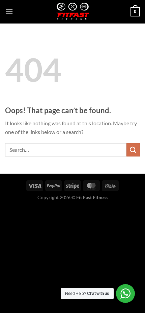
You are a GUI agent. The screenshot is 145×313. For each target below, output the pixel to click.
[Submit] (133, 149)
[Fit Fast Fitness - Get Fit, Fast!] (72, 12)
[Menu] (9, 11)
